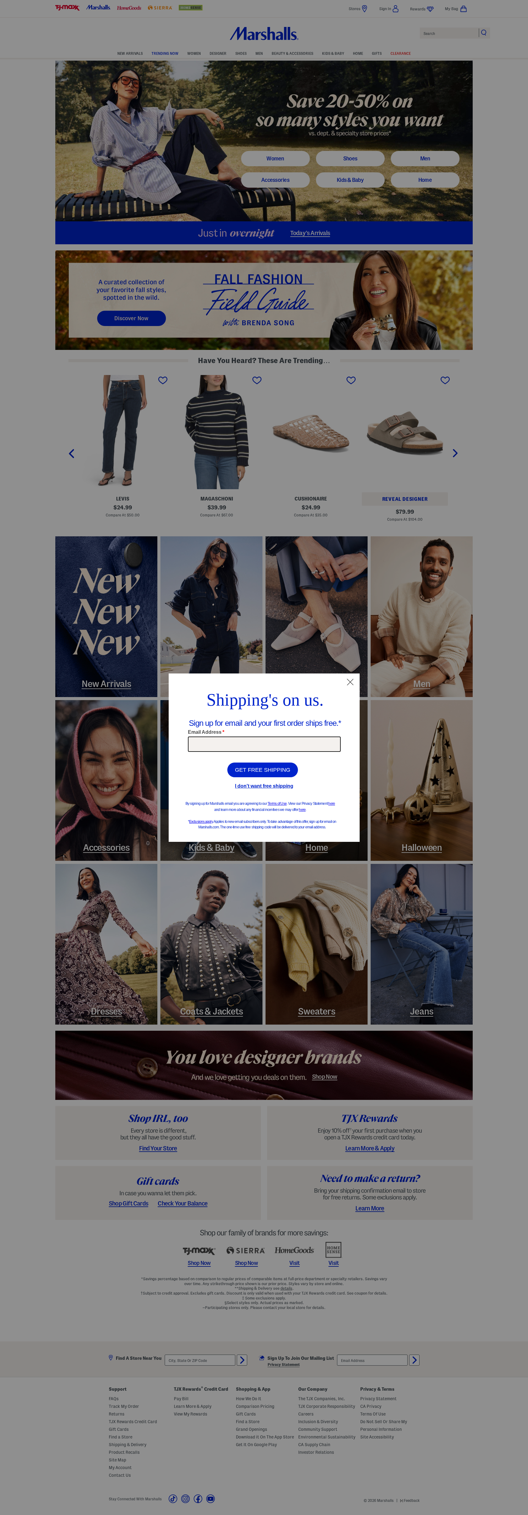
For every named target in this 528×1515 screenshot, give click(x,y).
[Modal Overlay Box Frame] (264, 757)
